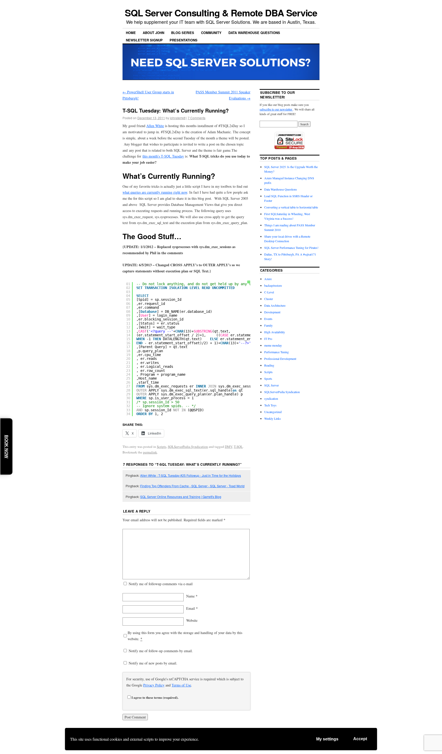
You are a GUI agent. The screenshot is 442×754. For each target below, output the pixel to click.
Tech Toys (270, 405)
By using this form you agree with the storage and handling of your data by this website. (185, 635)
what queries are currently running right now (155, 192)
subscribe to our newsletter (276, 109)
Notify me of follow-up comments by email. (161, 650)
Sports (268, 378)
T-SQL (238, 446)
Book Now (6, 446)
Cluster (268, 299)
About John (153, 32)
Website (191, 620)
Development (272, 312)
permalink (150, 452)
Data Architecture (274, 305)
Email (192, 608)
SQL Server (271, 385)
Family (268, 325)
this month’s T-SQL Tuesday (163, 156)
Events (268, 319)
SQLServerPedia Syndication (188, 446)
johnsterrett (177, 118)
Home (131, 32)
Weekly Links (272, 418)
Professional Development (280, 359)
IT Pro (268, 339)
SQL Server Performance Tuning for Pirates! (291, 248)
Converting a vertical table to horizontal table (291, 207)
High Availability (274, 332)
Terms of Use (181, 685)
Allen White (155, 125)
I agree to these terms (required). (154, 697)
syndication (271, 398)
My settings (327, 739)
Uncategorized (273, 412)
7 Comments (196, 118)
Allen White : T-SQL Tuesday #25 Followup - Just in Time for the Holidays (190, 475)
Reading (269, 365)
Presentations (183, 40)
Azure (268, 279)
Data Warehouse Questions (254, 32)
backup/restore (273, 285)
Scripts (161, 446)
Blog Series (182, 32)
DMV (228, 446)
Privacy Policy (153, 685)
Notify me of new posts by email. (153, 663)
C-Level (269, 292)
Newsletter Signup (144, 40)
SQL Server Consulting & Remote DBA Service (221, 12)
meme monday (273, 345)
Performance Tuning (276, 352)
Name (191, 596)
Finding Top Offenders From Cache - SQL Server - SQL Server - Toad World (192, 486)
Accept (360, 739)
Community (211, 32)
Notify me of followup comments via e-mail (161, 583)
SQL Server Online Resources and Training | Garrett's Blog (180, 496)
